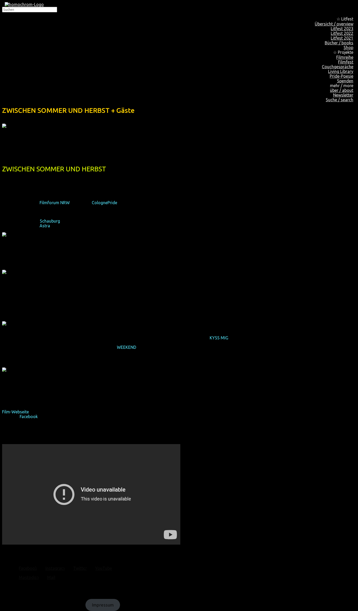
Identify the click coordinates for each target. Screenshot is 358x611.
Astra (45, 225)
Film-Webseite (15, 411)
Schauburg (50, 221)
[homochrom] (24, 4)
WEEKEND (126, 347)
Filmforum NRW (54, 202)
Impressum (103, 604)
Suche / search (339, 99)
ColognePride (104, 202)
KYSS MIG (219, 337)
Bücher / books (339, 42)
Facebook (29, 416)
